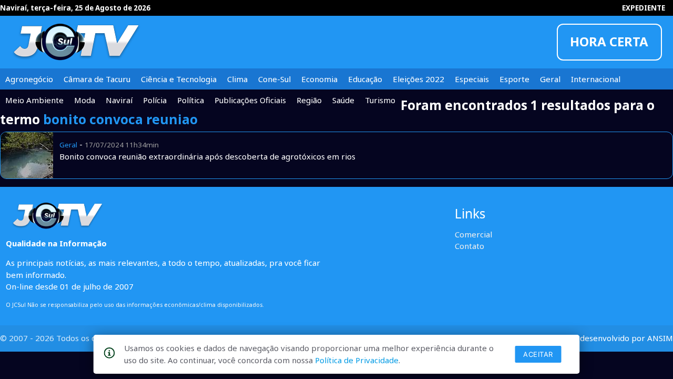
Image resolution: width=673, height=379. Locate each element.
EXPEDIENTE (643, 8)
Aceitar (538, 354)
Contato (469, 246)
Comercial (473, 234)
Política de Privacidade (357, 360)
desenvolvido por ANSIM (626, 338)
